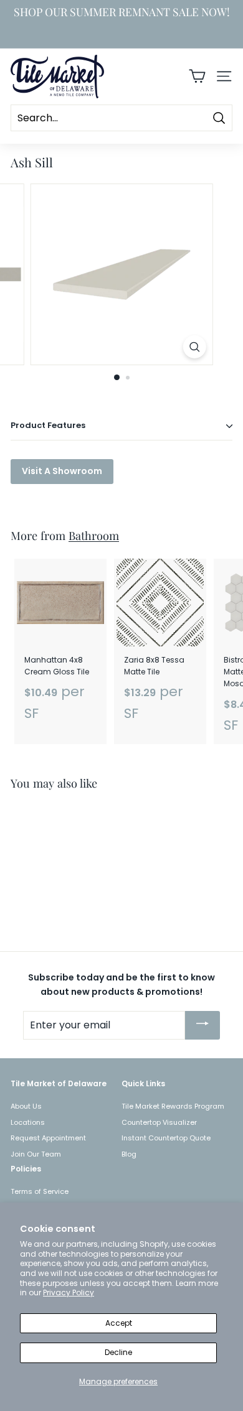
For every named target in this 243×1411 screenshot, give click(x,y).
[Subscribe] (202, 1025)
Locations (28, 1122)
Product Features (48, 425)
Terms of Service (40, 1191)
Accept (118, 1323)
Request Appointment (48, 1138)
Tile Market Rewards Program (173, 1106)
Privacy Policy (68, 1292)
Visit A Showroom (62, 471)
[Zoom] (194, 346)
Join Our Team (36, 1154)
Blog (129, 1154)
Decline (118, 1352)
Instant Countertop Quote (166, 1138)
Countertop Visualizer (159, 1122)
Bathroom (94, 535)
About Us (26, 1106)
